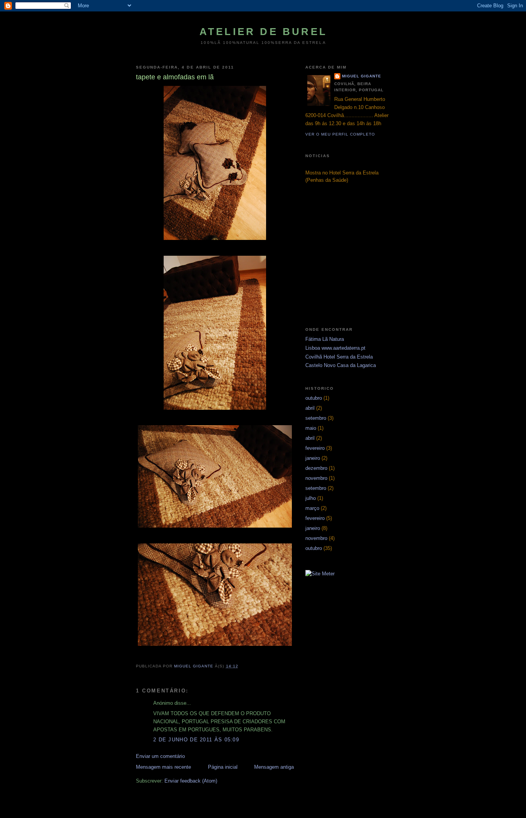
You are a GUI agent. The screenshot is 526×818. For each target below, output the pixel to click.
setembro (315, 418)
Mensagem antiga (274, 767)
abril (310, 408)
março (312, 508)
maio (310, 428)
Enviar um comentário (160, 756)
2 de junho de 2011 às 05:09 (196, 740)
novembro (316, 478)
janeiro (312, 458)
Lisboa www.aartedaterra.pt (335, 348)
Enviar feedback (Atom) (190, 781)
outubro (313, 398)
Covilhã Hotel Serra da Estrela (339, 357)
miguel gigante (361, 76)
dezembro (316, 468)
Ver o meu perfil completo (340, 134)
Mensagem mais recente (163, 767)
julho (310, 498)
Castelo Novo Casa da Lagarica (340, 365)
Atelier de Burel (263, 31)
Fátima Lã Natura (324, 339)
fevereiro (315, 448)
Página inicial (223, 767)
